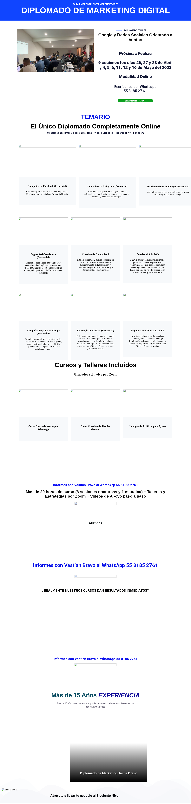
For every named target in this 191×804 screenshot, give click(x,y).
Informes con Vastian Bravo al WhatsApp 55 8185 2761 (95, 659)
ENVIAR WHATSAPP (135, 101)
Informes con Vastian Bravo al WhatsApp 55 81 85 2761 (95, 485)
